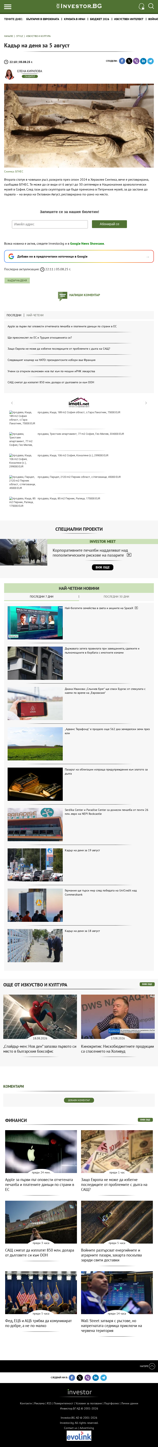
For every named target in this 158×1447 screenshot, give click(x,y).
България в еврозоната (42, 19)
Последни (14, 315)
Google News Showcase (87, 243)
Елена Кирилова (29, 71)
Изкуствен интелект (128, 19)
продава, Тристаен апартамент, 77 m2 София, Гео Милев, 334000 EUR (81, 433)
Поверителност (63, 1403)
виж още (147, 984)
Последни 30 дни (116, 596)
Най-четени (35, 315)
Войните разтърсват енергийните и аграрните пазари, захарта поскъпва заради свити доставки (111, 1255)
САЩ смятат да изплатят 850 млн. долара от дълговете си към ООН (51, 382)
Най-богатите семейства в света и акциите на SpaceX (99, 608)
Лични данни (129, 1403)
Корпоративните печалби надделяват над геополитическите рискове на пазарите (90, 553)
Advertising (87, 1428)
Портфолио (111, 1403)
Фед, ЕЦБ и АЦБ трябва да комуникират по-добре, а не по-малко (38, 1323)
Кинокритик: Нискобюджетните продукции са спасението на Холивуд (117, 1049)
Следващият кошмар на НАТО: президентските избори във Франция (51, 360)
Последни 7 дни (41, 596)
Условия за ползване (89, 1403)
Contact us (70, 1428)
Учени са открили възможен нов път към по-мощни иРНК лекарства (51, 371)
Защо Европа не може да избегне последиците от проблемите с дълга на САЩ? (59, 348)
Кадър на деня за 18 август (82, 931)
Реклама (39, 1403)
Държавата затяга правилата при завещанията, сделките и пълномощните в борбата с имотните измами (102, 650)
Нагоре (144, 1366)
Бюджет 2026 (99, 19)
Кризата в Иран (74, 19)
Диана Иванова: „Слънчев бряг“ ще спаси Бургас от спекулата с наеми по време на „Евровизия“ (105, 691)
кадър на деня (17, 280)
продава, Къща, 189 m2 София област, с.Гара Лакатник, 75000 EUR (79, 412)
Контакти (26, 1403)
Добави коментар (79, 1100)
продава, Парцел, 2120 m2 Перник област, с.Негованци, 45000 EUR (79, 476)
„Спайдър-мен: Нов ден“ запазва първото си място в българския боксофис (39, 1049)
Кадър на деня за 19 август (82, 850)
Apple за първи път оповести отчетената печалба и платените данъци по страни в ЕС (62, 326)
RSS (49, 1403)
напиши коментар (84, 295)
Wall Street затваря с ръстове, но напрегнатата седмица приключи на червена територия (111, 1325)
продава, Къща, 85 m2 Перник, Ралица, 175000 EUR (69, 498)
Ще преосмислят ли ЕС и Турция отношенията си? (40, 337)
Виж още (103, 567)
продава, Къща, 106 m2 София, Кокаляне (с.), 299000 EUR (73, 455)
